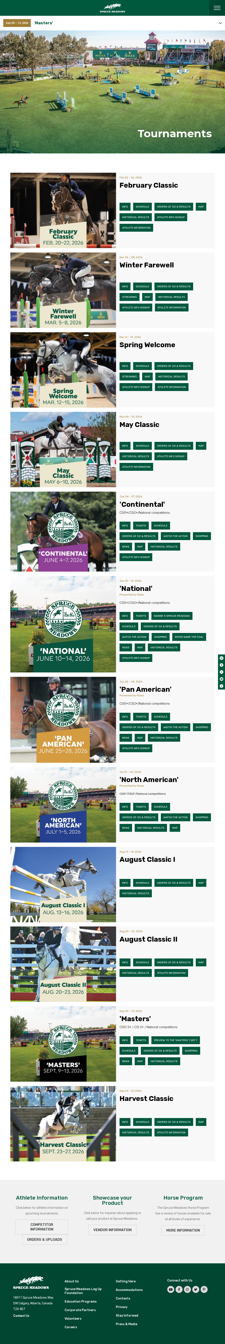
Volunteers (73, 1319)
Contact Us (21, 1315)
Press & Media (126, 1324)
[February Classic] (63, 210)
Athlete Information (136, 227)
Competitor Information (41, 1227)
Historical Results (135, 217)
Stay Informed (127, 1315)
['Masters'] (63, 1044)
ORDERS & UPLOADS (44, 1239)
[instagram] (221, 657)
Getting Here (126, 1281)
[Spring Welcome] (63, 370)
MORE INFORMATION (183, 1230)
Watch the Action (175, 536)
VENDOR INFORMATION (112, 1230)
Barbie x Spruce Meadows (172, 615)
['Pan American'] (63, 720)
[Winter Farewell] (63, 290)
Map (201, 206)
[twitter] (221, 672)
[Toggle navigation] (217, 8)
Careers (71, 1327)
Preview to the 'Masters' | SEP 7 (175, 1040)
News (125, 546)
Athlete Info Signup (171, 217)
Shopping (202, 536)
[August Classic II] (63, 964)
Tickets (141, 525)
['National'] (63, 624)
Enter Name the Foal (189, 636)
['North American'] (63, 805)
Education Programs (81, 1301)
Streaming (129, 297)
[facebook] (221, 664)
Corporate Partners (80, 1310)
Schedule (142, 206)
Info (125, 206)
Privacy (121, 1307)
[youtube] (221, 679)
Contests (123, 1298)
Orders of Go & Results (174, 206)
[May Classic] (63, 449)
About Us (72, 1281)
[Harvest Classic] (63, 1123)
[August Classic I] (63, 884)
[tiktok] (221, 686)
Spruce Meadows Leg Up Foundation (83, 1291)
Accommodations (129, 1290)
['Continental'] (63, 532)
